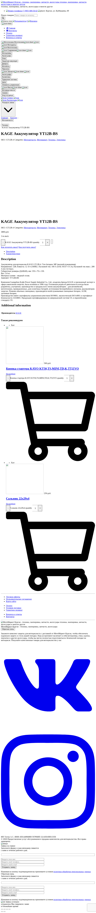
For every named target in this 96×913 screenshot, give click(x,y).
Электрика (61, 140)
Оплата (9, 33)
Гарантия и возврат (14, 35)
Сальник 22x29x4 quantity (21, 508)
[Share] (5, 909)
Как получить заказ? (27, 247)
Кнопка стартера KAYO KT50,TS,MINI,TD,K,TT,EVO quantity (37, 378)
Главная (4, 118)
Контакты (10, 617)
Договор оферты (13, 597)
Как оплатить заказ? (9, 247)
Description (10, 251)
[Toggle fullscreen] (7, 909)
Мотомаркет (42, 140)
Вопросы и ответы (14, 38)
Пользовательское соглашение (19, 599)
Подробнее (10, 374)
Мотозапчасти (7, 120)
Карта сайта (11, 601)
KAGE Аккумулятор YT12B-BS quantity (22, 242)
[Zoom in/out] (9, 909)
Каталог (13, 118)
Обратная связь (8, 629)
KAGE (18, 313)
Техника (5, 125)
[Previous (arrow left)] (2, 911)
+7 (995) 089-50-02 (30, 11)
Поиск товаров (7, 15)
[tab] (50, 251)
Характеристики (13, 254)
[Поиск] (3, 18)
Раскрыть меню (8, 103)
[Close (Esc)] (2, 909)
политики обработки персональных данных (72, 872)
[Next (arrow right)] (5, 911)
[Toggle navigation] (6, 23)
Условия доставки (13, 608)
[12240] (52, 241)
